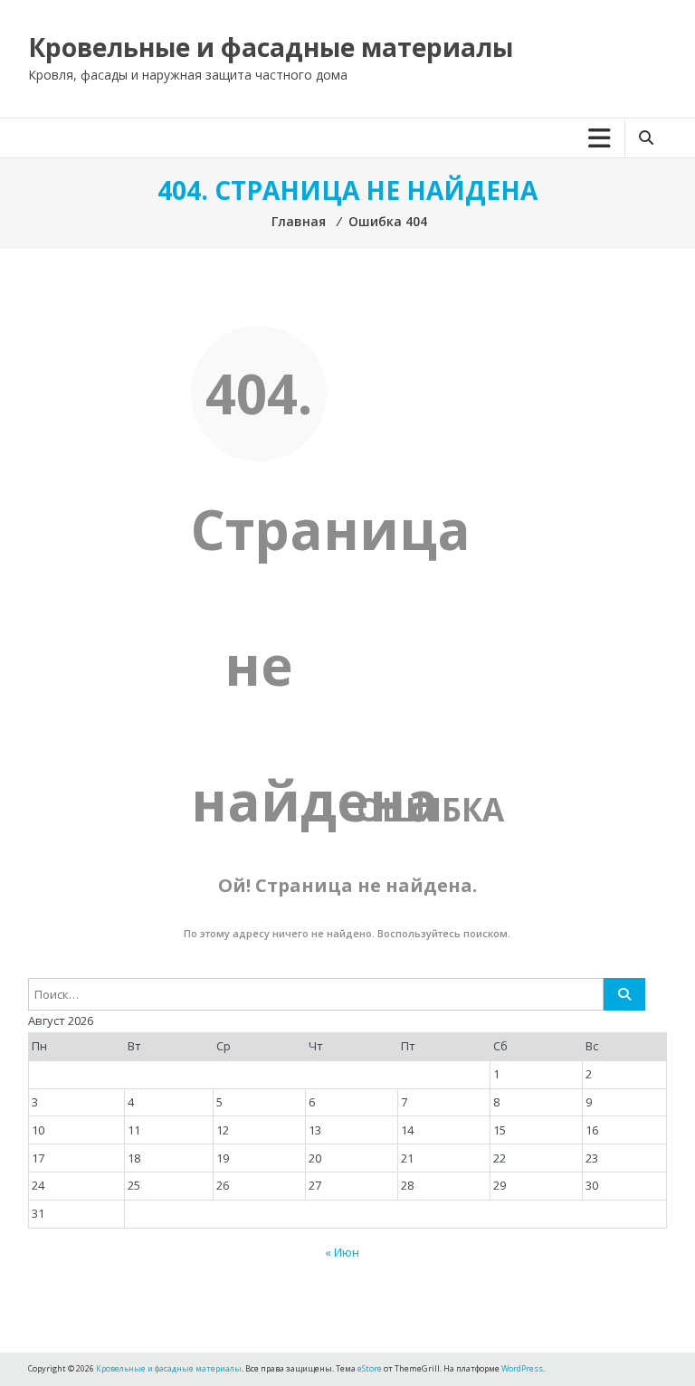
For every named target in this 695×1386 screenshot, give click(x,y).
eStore (369, 1368)
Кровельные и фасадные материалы (270, 47)
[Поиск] (624, 994)
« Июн (342, 1252)
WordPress (522, 1368)
